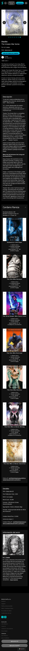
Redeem (3, 601)
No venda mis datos (6, 610)
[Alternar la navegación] (26, 3)
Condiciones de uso (6, 613)
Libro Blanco (4, 624)
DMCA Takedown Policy (7, 608)
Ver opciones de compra (10, 53)
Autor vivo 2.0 (8, 50)
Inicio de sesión (11, 3)
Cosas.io (3, 626)
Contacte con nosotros (7, 628)
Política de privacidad (6, 606)
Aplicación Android (14, 645)
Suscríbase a (4, 635)
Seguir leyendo (14, 580)
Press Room (4, 631)
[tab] (8, 37)
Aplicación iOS (14, 641)
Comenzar (20, 3)
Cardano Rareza (11, 207)
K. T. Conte (7, 47)
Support (3, 603)
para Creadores (5, 638)
